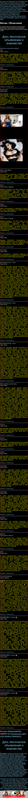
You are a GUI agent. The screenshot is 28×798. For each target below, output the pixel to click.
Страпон (8, 773)
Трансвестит (22, 773)
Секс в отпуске (17, 11)
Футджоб (16, 776)
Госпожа (12, 756)
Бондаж (21, 753)
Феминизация (15, 774)
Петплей (2, 768)
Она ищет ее (5, 3)
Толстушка (9, 772)
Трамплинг (8, 764)
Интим (15, 758)
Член (21, 776)
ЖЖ (16, 757)
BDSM (5, 754)
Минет (9, 765)
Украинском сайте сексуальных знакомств (13, 735)
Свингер (25, 769)
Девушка (23, 756)
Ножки (23, 762)
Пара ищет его (15, 3)
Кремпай (16, 760)
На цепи (15, 762)
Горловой (2, 756)
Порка (1, 769)
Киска (1, 760)
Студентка (3, 772)
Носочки (20, 765)
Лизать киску (15, 761)
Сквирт (21, 772)
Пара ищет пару (22, 4)
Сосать (25, 772)
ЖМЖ (19, 757)
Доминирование (4, 757)
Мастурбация (3, 765)
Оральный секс (4, 766)
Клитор (6, 760)
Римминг (2, 764)
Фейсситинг (8, 774)
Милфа (11, 758)
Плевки (11, 768)
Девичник (17, 756)
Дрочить (12, 757)
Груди (7, 756)
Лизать (2, 761)
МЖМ (19, 762)
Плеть (7, 768)
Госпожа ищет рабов (7, 8)
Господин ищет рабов (13, 9)
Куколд (19, 764)
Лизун (20, 761)
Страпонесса (14, 773)
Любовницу (9, 762)
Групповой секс (6, 6)
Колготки (10, 760)
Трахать (14, 764)
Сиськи (13, 770)
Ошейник (16, 766)
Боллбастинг (10, 754)
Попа (22, 768)
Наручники (15, 765)
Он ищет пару (11, 4)
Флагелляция (3, 776)
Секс (9, 770)
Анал (11, 753)
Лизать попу (7, 761)
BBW (1, 754)
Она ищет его (13, 1)
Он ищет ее (4, 1)
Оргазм (11, 766)
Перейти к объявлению (14, 57)
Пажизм (21, 766)
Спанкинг (2, 773)
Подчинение (17, 768)
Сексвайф (15, 772)
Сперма (17, 770)
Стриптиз (23, 770)
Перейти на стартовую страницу (9, 48)
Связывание (3, 770)
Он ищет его (23, 1)
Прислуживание (8, 769)
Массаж (23, 764)
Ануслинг (16, 753)
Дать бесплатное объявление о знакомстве (14, 40)
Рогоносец (19, 769)
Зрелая (6, 758)
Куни (25, 753)
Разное (14, 6)
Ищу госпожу (20, 758)
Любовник (3, 762)
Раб (15, 769)
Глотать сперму (19, 754)
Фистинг (22, 774)
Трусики (2, 774)
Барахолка (21, 6)
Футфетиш (11, 776)
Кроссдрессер (23, 760)
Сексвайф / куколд (13, 17)
